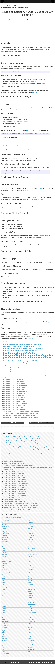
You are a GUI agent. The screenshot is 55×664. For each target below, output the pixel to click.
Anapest (30, 528)
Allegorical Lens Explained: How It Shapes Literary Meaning (20, 413)
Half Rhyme (5, 578)
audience (30, 338)
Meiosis (30, 593)
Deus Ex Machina (32, 554)
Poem (3, 619)
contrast (18, 235)
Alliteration (30, 522)
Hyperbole (4, 582)
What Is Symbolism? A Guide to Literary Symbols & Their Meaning (22, 361)
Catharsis (30, 545)
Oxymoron (4, 606)
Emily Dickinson (35, 197)
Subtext (30, 636)
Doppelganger (31, 560)
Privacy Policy (38, 661)
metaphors (34, 336)
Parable (4, 608)
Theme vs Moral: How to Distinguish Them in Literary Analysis (21, 411)
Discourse (4, 560)
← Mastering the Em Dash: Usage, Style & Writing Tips (12, 422)
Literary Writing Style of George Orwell (14, 389)
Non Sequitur (31, 602)
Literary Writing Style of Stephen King (14, 409)
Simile (29, 632)
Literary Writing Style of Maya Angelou (14, 401)
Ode (3, 604)
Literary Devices (10, 4)
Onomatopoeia (32, 604)
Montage (30, 597)
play (6, 72)
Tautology (30, 644)
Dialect (4, 556)
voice (42, 199)
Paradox (30, 608)
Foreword (30, 574)
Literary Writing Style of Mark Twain (13, 407)
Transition (4, 651)
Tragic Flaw (31, 649)
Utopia (29, 651)
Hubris (3, 580)
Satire (3, 632)
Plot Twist (30, 617)
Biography (30, 541)
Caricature (4, 545)
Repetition (30, 627)
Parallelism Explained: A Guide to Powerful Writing (17, 373)
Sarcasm (30, 631)
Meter (3, 597)
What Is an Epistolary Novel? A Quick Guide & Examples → (41, 422)
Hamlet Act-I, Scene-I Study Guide (13, 367)
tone (43, 49)
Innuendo (30, 586)
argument (21, 207)
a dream (11, 72)
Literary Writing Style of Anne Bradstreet (15, 387)
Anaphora (4, 530)
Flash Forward (6, 573)
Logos (3, 593)
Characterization (6, 546)
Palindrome (31, 606)
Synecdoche (31, 640)
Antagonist (5, 532)
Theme (4, 645)
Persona (4, 616)
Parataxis (30, 610)
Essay (3, 565)
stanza (39, 130)
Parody (4, 612)
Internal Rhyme (6, 588)
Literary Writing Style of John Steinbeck (14, 397)
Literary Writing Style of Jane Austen (13, 395)
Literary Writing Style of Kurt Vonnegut (14, 399)
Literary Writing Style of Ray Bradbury (14, 381)
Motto (3, 601)
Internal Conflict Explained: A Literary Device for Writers (19, 415)
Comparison (5, 550)
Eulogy (4, 567)
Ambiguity (30, 524)
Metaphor (30, 595)
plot (32, 81)
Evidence (4, 569)
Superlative (5, 638)
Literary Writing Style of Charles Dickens (15, 385)
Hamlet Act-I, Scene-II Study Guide (13, 369)
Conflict (30, 550)
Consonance (31, 552)
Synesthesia (5, 642)
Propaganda (5, 623)
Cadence (30, 543)
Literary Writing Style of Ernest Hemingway (15, 391)
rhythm (18, 123)
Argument (30, 539)
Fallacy (30, 571)
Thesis (29, 645)
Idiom (29, 582)
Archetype (4, 539)
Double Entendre (6, 561)
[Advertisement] (27, 30)
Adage (29, 520)
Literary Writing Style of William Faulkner (15, 403)
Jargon (4, 589)
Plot (3, 617)
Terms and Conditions (47, 661)
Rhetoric (4, 629)
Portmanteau (31, 621)
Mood (3, 599)
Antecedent (31, 532)
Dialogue (30, 556)
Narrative (30, 601)
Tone (3, 647)
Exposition (30, 569)
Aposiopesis (31, 535)
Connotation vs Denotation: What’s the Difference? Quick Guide (21, 346)
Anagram (30, 526)
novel (41, 235)
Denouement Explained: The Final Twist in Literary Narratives (20, 417)
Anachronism (5, 526)
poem (18, 49)
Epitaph (30, 563)
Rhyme (30, 629)
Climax (4, 548)
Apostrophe (5, 537)
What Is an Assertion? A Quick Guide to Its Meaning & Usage (20, 350)
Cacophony (5, 543)
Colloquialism (31, 548)
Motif (29, 599)
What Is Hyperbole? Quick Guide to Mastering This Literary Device (22, 344)
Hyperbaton (31, 580)
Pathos (4, 614)
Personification (32, 616)
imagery (44, 83)
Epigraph (9, 19)
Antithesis (30, 533)
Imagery (4, 584)
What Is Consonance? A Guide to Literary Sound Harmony (20, 363)
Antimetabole (5, 533)
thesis (13, 207)
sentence (28, 130)
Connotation (5, 552)
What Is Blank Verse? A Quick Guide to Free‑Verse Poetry (19, 352)
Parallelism (5, 610)
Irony (29, 588)
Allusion (4, 524)
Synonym (30, 642)
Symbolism (5, 640)
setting (40, 49)
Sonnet (30, 634)
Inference (4, 586)
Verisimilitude (5, 653)
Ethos (29, 565)
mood (39, 188)
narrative (34, 92)
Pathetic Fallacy (32, 612)
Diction (4, 558)
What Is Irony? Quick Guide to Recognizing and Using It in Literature (23, 348)
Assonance (5, 541)
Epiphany (4, 563)
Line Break (30, 591)
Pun (29, 625)
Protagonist (5, 625)
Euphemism (31, 567)
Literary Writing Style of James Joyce (14, 405)
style (12, 277)
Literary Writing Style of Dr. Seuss (13, 379)
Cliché (29, 546)
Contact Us (31, 661)
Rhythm (4, 631)
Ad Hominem (5, 520)
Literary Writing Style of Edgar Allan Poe (14, 393)
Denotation (5, 554)
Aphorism (4, 535)
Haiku (29, 576)
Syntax (4, 644)
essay (23, 49)
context (11, 51)
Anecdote (30, 530)
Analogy (4, 528)
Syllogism (30, 638)
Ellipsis (29, 561)
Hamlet (17, 72)
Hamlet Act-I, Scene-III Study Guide (13, 371)
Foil (29, 573)
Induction (30, 584)
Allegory (4, 522)
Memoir (4, 595)
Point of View (5, 621)
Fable (3, 571)
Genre (3, 576)
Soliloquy (4, 634)
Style (3, 636)
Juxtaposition (31, 589)
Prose (29, 623)
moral (28, 79)
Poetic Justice (31, 619)
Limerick (4, 591)
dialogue (48, 322)
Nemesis (4, 602)
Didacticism (31, 558)
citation (8, 269)
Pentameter (31, 614)
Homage (30, 578)
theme (2, 51)
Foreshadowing (6, 574)
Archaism (30, 537)
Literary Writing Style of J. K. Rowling (14, 383)
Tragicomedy (5, 649)
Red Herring (5, 627)
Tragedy (30, 647)
